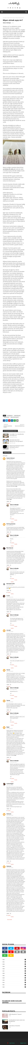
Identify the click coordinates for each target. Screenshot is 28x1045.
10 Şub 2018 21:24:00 (13, 762)
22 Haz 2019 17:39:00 (10, 815)
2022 (14, 959)
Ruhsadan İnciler (10, 583)
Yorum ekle (9, 919)
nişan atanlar (6, 417)
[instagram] (13, 8)
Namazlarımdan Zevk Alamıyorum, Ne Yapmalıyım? (16, 440)
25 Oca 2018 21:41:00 (13, 506)
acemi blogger (9, 783)
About (14, 1040)
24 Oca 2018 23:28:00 (10, 701)
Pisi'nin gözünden (10, 524)
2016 (14, 973)
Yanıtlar (8, 503)
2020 (14, 964)
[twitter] (10, 8)
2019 (14, 966)
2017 (14, 971)
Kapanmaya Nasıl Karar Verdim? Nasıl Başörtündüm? (16, 446)
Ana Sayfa (5, 17)
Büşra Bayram (9, 548)
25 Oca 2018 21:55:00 (13, 714)
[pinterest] (17, 8)
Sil (10, 501)
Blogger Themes (23, 1043)
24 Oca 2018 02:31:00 (10, 597)
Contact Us (18, 1040)
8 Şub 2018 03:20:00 (10, 728)
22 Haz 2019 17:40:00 (10, 867)
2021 (14, 961)
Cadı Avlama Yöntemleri (14, 1025)
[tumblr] (15, 8)
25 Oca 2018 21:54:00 (13, 689)
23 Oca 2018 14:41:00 (10, 525)
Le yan (8, 595)
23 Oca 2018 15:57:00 (10, 549)
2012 (14, 982)
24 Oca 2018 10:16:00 (10, 631)
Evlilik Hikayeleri (17, 415)
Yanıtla (8, 501)
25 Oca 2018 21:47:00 (13, 616)
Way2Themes (12, 1043)
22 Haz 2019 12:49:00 (10, 785)
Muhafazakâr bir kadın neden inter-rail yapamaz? (17, 1020)
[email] (17, 951)
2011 (14, 984)
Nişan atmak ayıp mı (11, 17)
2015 (14, 975)
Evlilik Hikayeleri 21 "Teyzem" (15, 1014)
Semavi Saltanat (10, 458)
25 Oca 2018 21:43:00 (13, 536)
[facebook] (8, 8)
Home (9, 1040)
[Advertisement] (14, 404)
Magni (7, 727)
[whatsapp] (5, 955)
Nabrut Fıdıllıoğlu (7, 22)
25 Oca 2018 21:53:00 (13, 658)
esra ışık (8, 630)
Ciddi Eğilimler (9, 415)
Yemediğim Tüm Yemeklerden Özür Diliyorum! (16, 435)
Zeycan (8, 669)
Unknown (8, 814)
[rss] (11, 955)
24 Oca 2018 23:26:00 (10, 671)
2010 (14, 987)
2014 (14, 977)
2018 (14, 968)
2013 (14, 980)
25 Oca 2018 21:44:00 (13, 569)
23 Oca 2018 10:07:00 (10, 459)
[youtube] (20, 8)
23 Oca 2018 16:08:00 (10, 585)
